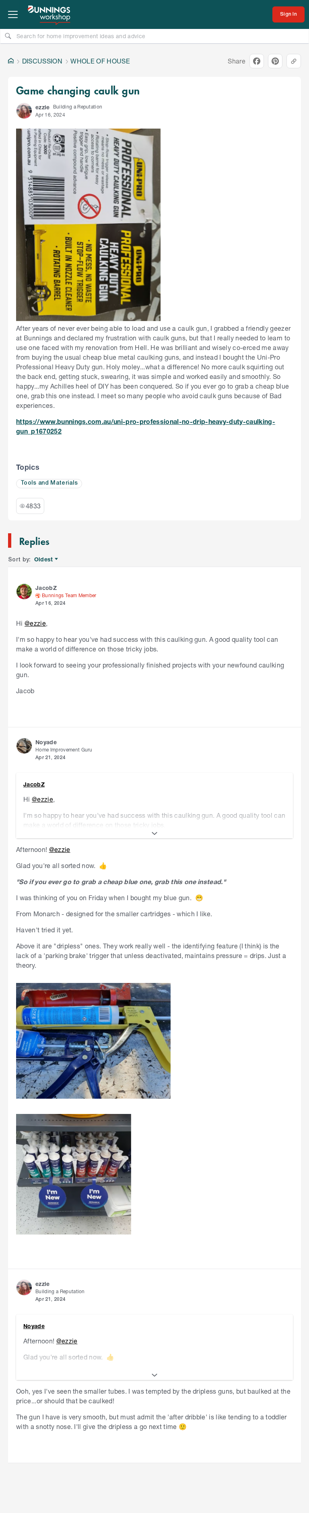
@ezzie (35, 623)
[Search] (8, 36)
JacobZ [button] (46, 587)
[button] (24, 111)
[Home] (11, 61)
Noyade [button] (46, 742)
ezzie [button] (42, 107)
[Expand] (154, 833)
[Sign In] (288, 14)
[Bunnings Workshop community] (49, 14)
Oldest (44, 559)
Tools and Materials (49, 483)
